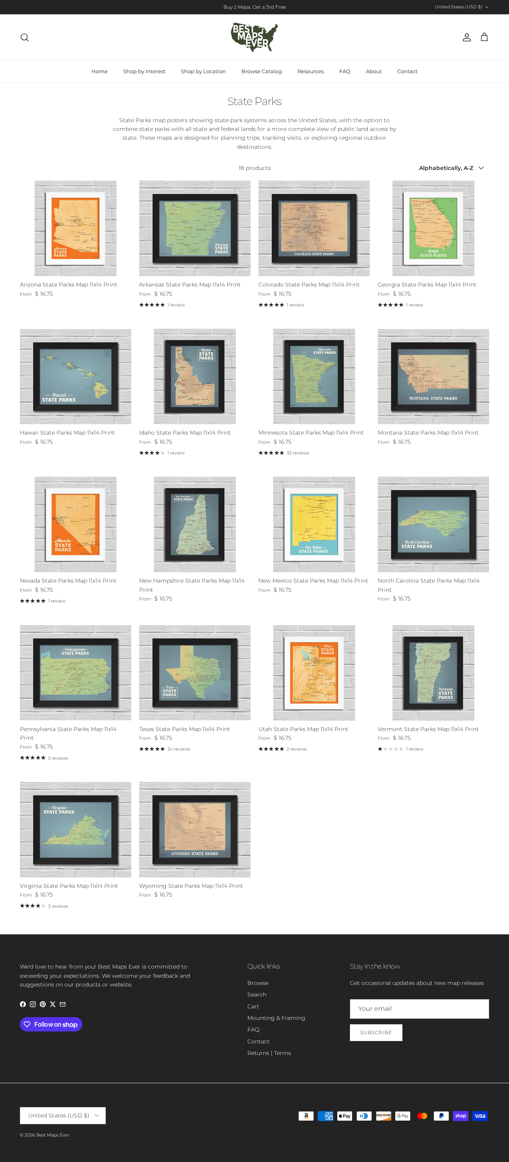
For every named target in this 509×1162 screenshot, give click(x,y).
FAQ (344, 71)
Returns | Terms (269, 1053)
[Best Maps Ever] (254, 37)
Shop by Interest (144, 71)
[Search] (24, 37)
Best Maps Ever (52, 1135)
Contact (407, 71)
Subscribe (376, 1032)
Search (256, 994)
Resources (310, 71)
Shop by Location (203, 71)
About (374, 71)
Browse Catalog (261, 71)
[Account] (465, 37)
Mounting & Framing (276, 1018)
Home (99, 71)
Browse (257, 983)
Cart (253, 1006)
